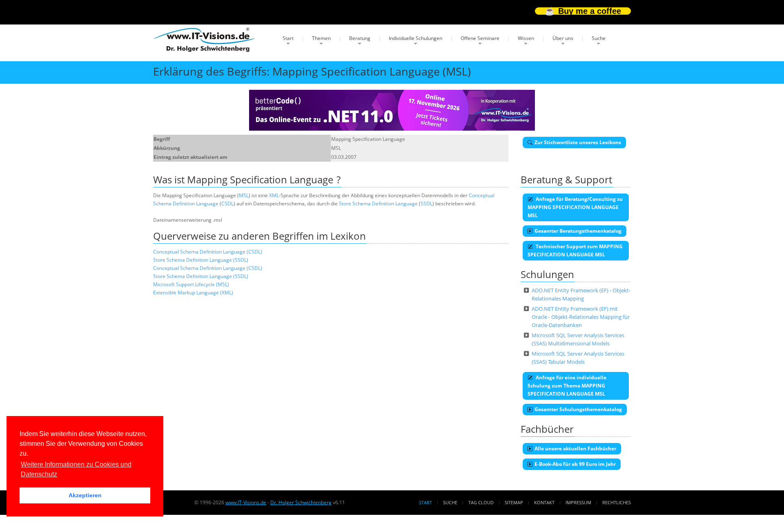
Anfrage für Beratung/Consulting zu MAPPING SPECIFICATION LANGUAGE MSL (575, 207)
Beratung (359, 38)
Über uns (562, 38)
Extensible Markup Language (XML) (193, 292)
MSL (244, 195)
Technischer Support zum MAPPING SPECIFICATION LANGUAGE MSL (575, 250)
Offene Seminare (480, 38)
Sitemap (514, 502)
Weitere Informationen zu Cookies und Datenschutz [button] (76, 469)
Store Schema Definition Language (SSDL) (200, 259)
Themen (321, 38)
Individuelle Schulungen (415, 38)
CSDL (227, 203)
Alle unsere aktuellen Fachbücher (575, 448)
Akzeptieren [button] (85, 495)
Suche (599, 38)
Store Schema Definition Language (378, 203)
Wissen (526, 38)
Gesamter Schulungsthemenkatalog (578, 409)
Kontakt (544, 502)
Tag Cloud (481, 502)
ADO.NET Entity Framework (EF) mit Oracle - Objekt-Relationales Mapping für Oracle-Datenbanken (581, 317)
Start (288, 38)
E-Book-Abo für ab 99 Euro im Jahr (575, 464)
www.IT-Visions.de (245, 502)
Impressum (578, 502)
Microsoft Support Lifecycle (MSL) (191, 284)
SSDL (426, 203)
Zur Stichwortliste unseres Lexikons (578, 142)
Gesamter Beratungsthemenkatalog (578, 230)
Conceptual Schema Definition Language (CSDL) (207, 251)
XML (274, 195)
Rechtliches (616, 502)
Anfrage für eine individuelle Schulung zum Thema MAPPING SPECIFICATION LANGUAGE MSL (567, 385)
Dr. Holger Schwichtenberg (301, 502)
